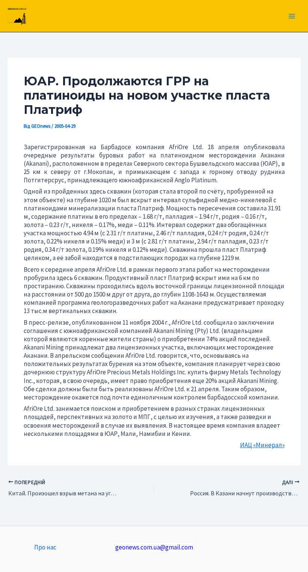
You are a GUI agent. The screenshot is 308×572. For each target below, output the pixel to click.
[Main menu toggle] (292, 16)
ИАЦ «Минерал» (262, 445)
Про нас (45, 547)
